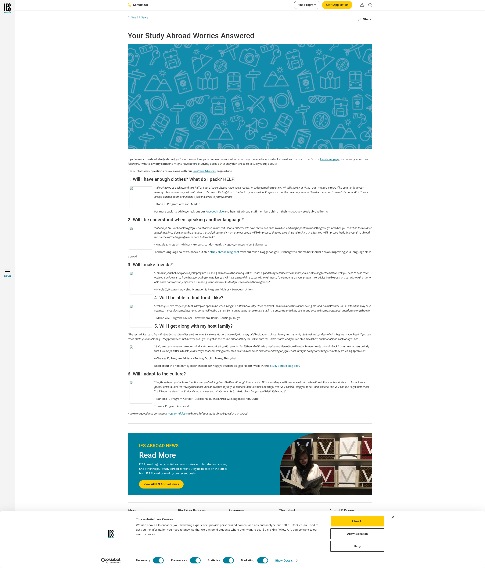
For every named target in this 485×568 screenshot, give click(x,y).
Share (367, 19)
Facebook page (329, 159)
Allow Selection (357, 533)
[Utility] (362, 5)
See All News (139, 17)
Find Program (307, 5)
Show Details (284, 560)
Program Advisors (177, 413)
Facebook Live (215, 211)
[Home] (7, 8)
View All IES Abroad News (161, 484)
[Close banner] (392, 517)
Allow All (357, 521)
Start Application (337, 5)
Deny (357, 546)
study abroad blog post (224, 252)
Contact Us (140, 5)
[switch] (195, 560)
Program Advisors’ (204, 171)
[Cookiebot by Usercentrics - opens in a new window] (111, 560)
